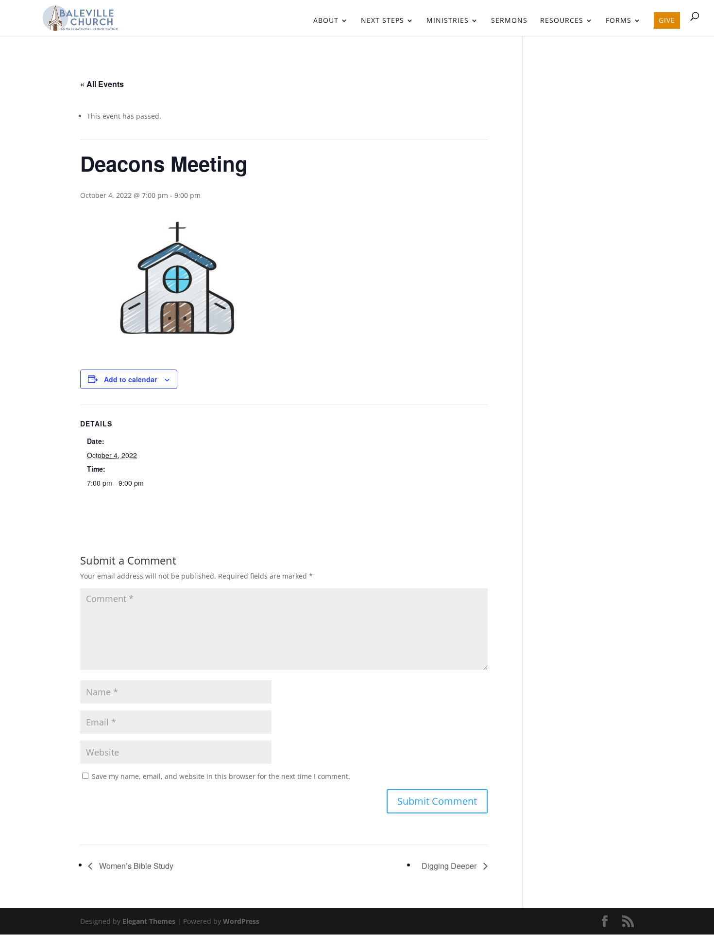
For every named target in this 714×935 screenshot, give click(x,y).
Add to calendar (130, 379)
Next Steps (382, 21)
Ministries (447, 21)
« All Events (102, 83)
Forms (618, 21)
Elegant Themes (148, 921)
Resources (561, 21)
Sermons (509, 21)
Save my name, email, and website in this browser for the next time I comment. (221, 776)
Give (667, 20)
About (326, 21)
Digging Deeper (450, 865)
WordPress (241, 921)
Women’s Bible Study (135, 865)
